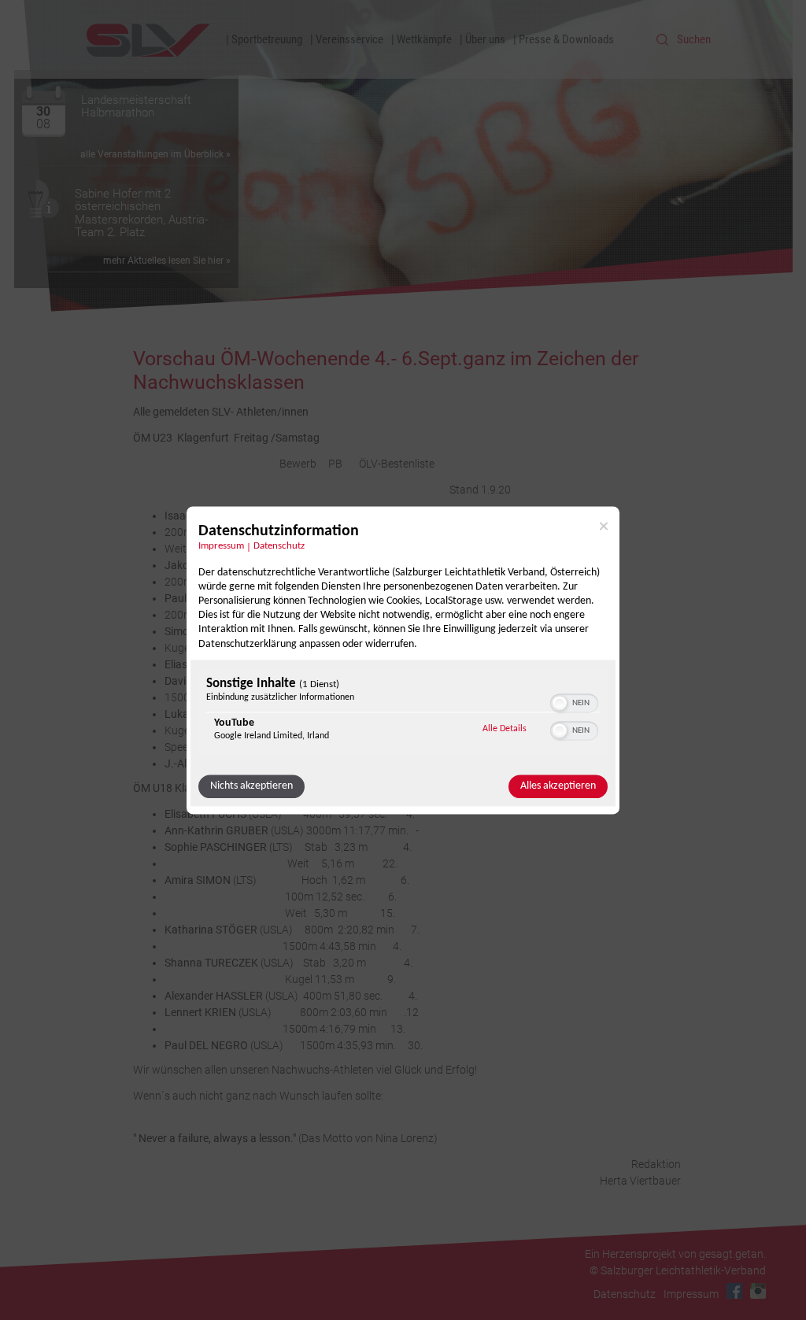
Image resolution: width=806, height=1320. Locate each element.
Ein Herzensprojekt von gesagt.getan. (675, 1254)
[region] (403, 712)
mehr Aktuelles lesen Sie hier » (167, 260)
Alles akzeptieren (558, 786)
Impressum (221, 546)
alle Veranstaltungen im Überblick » (155, 154)
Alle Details (504, 728)
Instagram (758, 1291)
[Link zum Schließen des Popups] (604, 526)
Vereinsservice (349, 39)
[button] (560, 703)
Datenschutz (279, 546)
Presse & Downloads (566, 39)
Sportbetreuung (266, 39)
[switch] (574, 701)
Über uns (485, 39)
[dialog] (403, 660)
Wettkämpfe (424, 39)
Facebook (734, 1291)
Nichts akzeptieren (251, 786)
